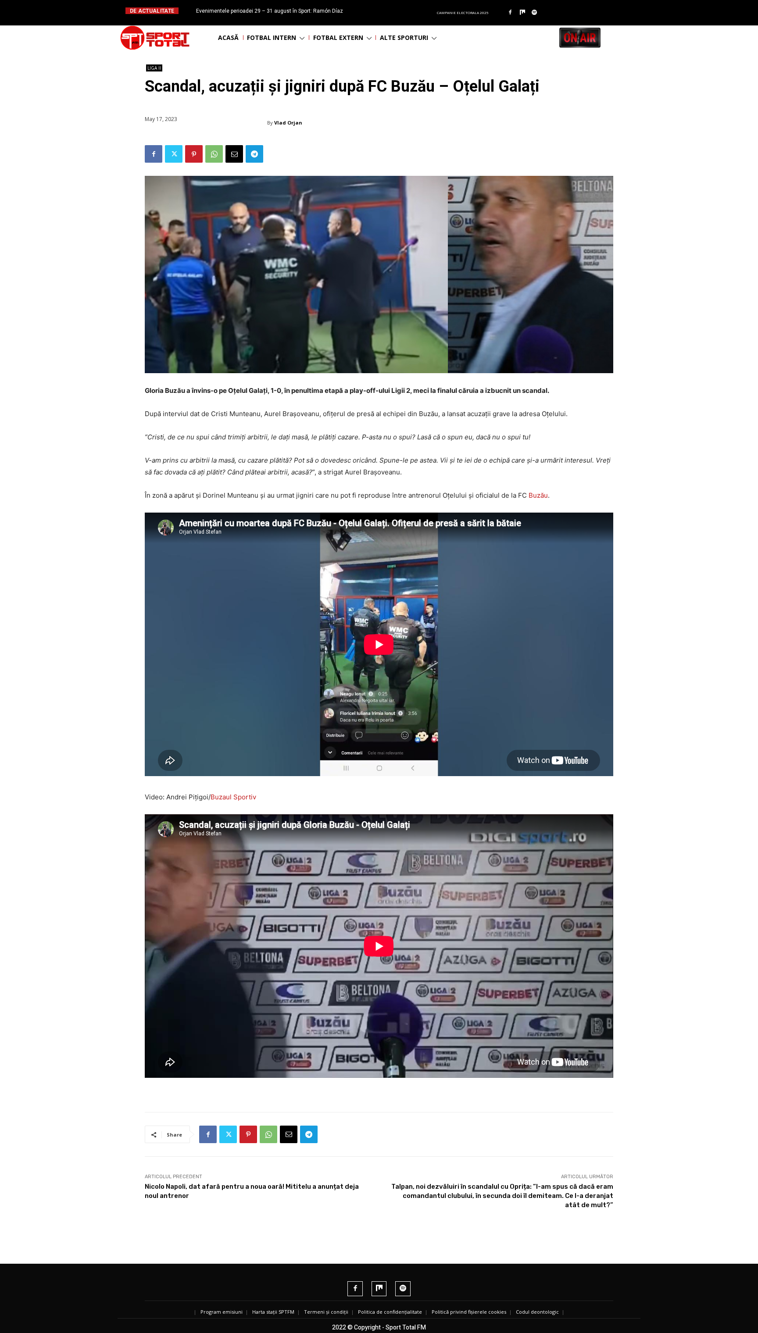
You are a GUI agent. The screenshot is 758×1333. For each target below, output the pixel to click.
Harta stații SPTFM (273, 1311)
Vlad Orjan (288, 122)
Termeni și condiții (326, 1311)
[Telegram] (254, 154)
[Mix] (522, 13)
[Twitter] (173, 154)
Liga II (154, 68)
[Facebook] (510, 13)
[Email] (234, 154)
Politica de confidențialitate (390, 1311)
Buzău (538, 495)
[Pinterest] (194, 154)
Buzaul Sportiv (233, 797)
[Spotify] (535, 13)
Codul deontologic (537, 1311)
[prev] (386, 10)
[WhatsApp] (214, 154)
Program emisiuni (221, 1311)
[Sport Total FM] (155, 37)
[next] (400, 10)
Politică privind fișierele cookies (469, 1311)
